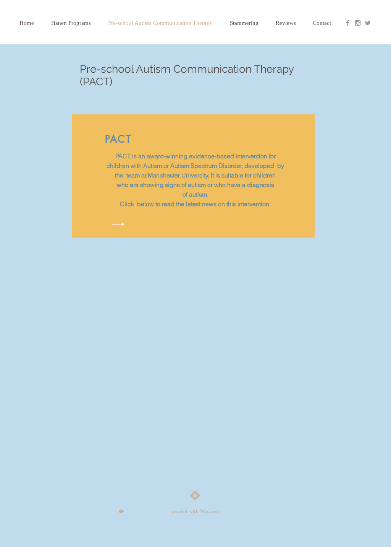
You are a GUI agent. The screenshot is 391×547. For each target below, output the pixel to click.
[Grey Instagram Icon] (358, 23)
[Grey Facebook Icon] (348, 23)
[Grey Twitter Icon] (368, 23)
